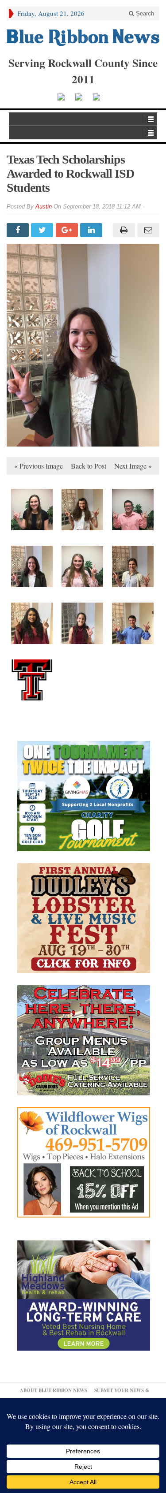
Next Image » (133, 465)
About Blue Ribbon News (53, 1390)
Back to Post (88, 465)
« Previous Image (38, 465)
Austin (43, 206)
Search (144, 13)
